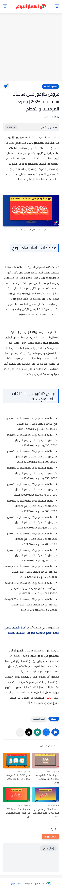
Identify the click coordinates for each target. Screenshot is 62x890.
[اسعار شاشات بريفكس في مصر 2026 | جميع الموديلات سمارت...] (45, 794)
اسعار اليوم (16, 883)
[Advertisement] (31, 47)
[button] (46, 732)
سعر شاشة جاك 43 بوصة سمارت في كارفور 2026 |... (17, 777)
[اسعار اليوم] (31, 7)
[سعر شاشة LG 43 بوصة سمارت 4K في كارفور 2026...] (45, 760)
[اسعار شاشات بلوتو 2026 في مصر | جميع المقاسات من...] (16, 794)
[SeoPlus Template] (49, 883)
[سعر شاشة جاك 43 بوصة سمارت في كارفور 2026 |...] (16, 760)
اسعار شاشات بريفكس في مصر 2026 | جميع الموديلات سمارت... (46, 813)
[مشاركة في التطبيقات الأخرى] (20, 732)
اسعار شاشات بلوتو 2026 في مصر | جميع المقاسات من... (18, 813)
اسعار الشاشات (50, 86)
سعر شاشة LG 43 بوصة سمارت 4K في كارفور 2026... (47, 779)
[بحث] (5, 7)
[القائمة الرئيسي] (57, 7)
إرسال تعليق (48, 848)
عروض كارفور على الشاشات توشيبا (26, 632)
